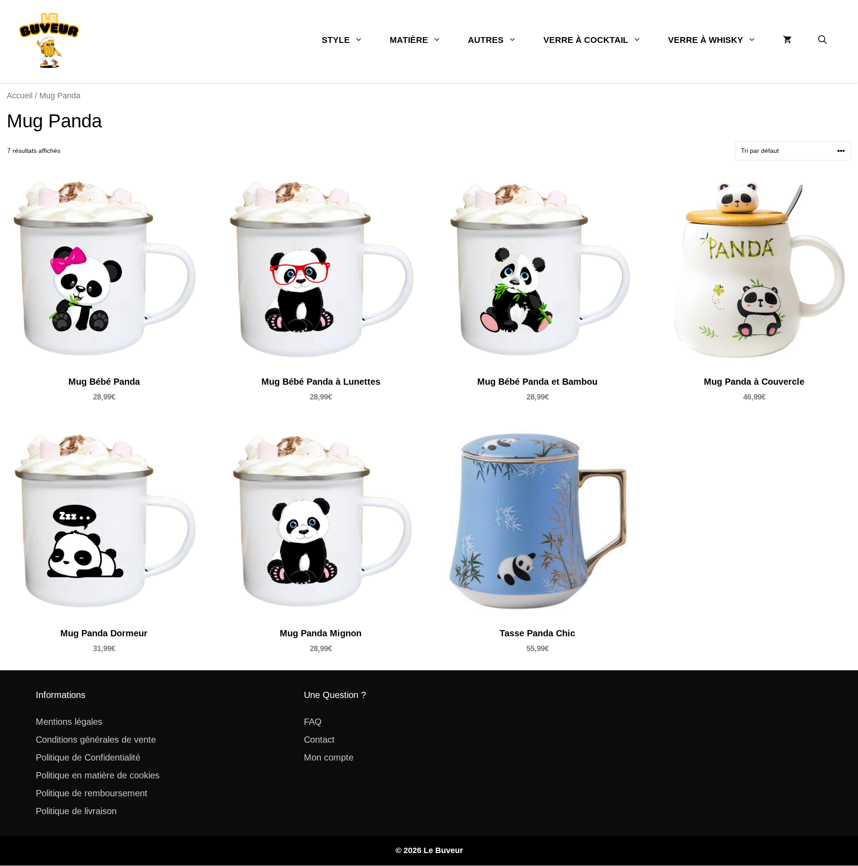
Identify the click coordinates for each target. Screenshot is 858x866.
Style (336, 40)
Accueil (20, 95)
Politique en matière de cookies (98, 775)
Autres (486, 40)
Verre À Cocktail (585, 40)
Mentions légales (69, 722)
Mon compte (328, 757)
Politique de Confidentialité (88, 757)
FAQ (313, 722)
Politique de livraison (76, 811)
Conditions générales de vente (96, 739)
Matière (409, 40)
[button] (822, 40)
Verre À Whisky (705, 40)
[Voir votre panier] (787, 40)
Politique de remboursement (91, 793)
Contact (319, 739)
